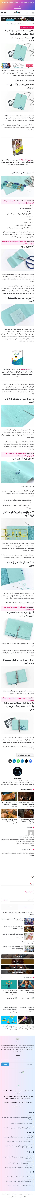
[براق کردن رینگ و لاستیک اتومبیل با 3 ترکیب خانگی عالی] (26, 1020)
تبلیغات (21, 1106)
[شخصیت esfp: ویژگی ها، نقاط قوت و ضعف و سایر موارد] (9, 1020)
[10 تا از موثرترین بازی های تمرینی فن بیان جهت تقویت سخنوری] (9, 1001)
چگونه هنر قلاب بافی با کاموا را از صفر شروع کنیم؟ (13, 935)
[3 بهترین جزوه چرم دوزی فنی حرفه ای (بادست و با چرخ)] (26, 813)
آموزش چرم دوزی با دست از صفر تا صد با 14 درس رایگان (9, 820)
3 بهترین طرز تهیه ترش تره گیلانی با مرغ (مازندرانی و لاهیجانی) (13, 927)
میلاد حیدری (29, 38)
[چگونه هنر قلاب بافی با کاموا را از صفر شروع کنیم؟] (29, 936)
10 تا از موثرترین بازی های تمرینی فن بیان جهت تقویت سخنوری (10, 1009)
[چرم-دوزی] (17, 19)
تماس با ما (15, 1106)
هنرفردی (18, 1055)
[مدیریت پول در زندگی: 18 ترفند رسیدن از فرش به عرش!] (9, 984)
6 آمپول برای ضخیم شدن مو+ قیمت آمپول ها (27, 991)
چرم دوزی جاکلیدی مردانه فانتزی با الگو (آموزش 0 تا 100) (26, 803)
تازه (26, 907)
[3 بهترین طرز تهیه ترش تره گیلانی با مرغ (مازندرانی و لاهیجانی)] (29, 929)
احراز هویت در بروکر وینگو (28, 942)
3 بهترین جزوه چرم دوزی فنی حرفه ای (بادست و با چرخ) (27, 820)
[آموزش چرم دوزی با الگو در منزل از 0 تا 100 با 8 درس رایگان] (9, 796)
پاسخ (32, 845)
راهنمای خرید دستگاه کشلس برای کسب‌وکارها (12, 919)
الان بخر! (18, 7)
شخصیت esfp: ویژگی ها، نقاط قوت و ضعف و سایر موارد (9, 1027)
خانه (31, 24)
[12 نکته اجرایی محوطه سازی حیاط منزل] (26, 1001)
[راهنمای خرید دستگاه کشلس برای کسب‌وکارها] (29, 921)
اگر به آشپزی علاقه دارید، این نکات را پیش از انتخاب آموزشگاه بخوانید (12, 947)
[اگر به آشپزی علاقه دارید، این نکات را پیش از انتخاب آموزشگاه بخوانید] (29, 949)
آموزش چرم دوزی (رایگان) (25, 755)
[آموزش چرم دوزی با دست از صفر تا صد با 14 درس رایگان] (9, 813)
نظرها (9, 907)
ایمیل (32, 884)
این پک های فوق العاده (25, 160)
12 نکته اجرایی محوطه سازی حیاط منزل (27, 1008)
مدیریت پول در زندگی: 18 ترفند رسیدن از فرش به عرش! (9, 991)
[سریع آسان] (17, 68)
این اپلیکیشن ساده (26, 369)
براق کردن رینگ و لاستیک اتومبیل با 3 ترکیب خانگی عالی (26, 1027)
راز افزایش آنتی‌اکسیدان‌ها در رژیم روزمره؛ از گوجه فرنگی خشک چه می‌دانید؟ (18, 913)
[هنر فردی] (17, 12)
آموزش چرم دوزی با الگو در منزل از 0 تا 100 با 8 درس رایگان (9, 803)
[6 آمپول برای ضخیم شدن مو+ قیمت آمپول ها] (26, 984)
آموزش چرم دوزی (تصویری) (13, 24)
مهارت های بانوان (25, 24)
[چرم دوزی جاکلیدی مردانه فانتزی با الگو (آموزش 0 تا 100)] (26, 796)
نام (33, 877)
